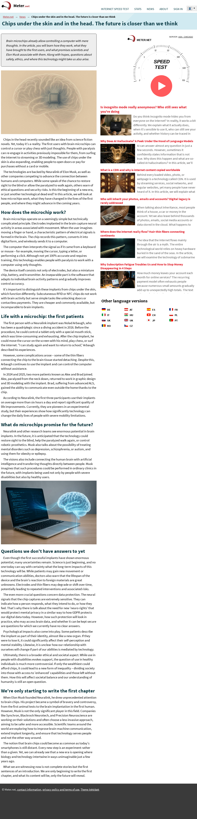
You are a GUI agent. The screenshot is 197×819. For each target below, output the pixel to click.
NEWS (150, 9)
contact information (29, 789)
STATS (137, 9)
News (22, 16)
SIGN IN (178, 9)
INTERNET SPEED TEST (115, 9)
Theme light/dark (90, 789)
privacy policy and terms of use (61, 789)
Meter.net (8, 16)
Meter (21, 5)
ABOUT (163, 9)
